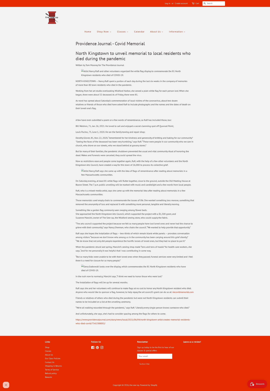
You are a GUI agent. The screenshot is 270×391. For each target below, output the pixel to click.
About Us (155, 31)
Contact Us (49, 362)
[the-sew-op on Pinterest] (97, 348)
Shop (47, 347)
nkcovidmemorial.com (183, 292)
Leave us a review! (191, 347)
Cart (197, 3)
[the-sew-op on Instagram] (101, 348)
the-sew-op (134, 385)
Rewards (48, 377)
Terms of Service (52, 369)
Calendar (139, 31)
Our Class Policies (52, 358)
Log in (167, 3)
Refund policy (51, 373)
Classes (122, 31)
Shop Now (103, 31)
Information (176, 31)
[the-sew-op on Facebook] (92, 348)
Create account (181, 3)
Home (88, 31)
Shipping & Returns (53, 366)
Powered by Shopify (148, 385)
